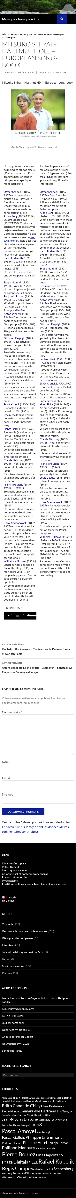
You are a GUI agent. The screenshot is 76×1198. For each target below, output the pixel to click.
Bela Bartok (65, 1097)
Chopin (51, 1101)
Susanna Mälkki (22, 1173)
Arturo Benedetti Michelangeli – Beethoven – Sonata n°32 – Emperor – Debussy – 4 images (38, 668)
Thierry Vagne (27, 72)
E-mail (6, 778)
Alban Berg (7, 1098)
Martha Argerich (24, 1125)
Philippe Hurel (35, 1142)
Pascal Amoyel (19, 1131)
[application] (20, 616)
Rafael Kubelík (10, 866)
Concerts (7, 924)
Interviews (8, 945)
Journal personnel (13, 1022)
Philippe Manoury (18, 1147)
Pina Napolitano (49, 1155)
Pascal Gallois (13, 1137)
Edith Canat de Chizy (21, 1105)
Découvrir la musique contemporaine (27, 34)
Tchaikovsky (56, 1173)
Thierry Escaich (9, 1177)
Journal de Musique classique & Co (23, 952)
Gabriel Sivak (25, 1115)
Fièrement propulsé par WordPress (20, 1193)
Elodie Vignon (10, 1111)
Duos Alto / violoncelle (16, 1029)
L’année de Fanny (12, 1050)
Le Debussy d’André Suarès (18, 1008)
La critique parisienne (15, 870)
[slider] (31, 615)
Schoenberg (63, 1168)
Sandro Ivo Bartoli (42, 1169)
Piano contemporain (14, 877)
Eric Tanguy (64, 1111)
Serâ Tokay (7, 1173)
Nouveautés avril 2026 (15, 1043)
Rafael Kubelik (56, 1161)
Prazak (33, 1162)
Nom (5, 762)
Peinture (7, 973)
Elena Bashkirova (52, 1106)
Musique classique (13, 966)
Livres (5, 959)
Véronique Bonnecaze (31, 1177)
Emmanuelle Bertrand (37, 1111)
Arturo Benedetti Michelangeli (43, 1098)
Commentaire (12, 712)
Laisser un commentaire (52, 72)
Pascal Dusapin (44, 1132)
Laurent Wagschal (57, 1119)
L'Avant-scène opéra (14, 863)
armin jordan (21, 1097)
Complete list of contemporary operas (25, 873)
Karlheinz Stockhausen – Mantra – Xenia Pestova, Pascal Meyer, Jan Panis (36, 649)
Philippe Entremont (44, 1137)
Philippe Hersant (12, 1143)
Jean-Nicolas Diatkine (20, 1119)
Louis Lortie (9, 1125)
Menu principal (71, 19)
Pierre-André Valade (45, 1148)
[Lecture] (9, 616)
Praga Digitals (15, 1162)
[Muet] (28, 616)
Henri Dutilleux (43, 1115)
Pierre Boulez (18, 1154)
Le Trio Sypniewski (13, 1015)
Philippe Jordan (58, 1143)
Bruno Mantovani (37, 1101)
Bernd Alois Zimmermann (14, 1101)
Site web (7, 794)
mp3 (37, 1124)
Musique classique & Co (20, 19)
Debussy (61, 1101)
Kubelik (42, 1119)
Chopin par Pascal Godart (17, 1036)
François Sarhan (9, 1115)
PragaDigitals (10, 880)
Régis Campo (16, 1168)
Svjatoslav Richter (40, 1173)
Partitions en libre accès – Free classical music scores (34, 884)
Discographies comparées (17, 938)
